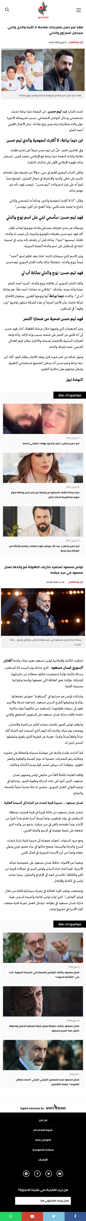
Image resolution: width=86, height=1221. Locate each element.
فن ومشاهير (75, 42)
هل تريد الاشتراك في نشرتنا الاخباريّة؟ (43, 1190)
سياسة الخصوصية (43, 1149)
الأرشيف (43, 1159)
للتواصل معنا (43, 1139)
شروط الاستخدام (43, 1129)
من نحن (43, 1120)
